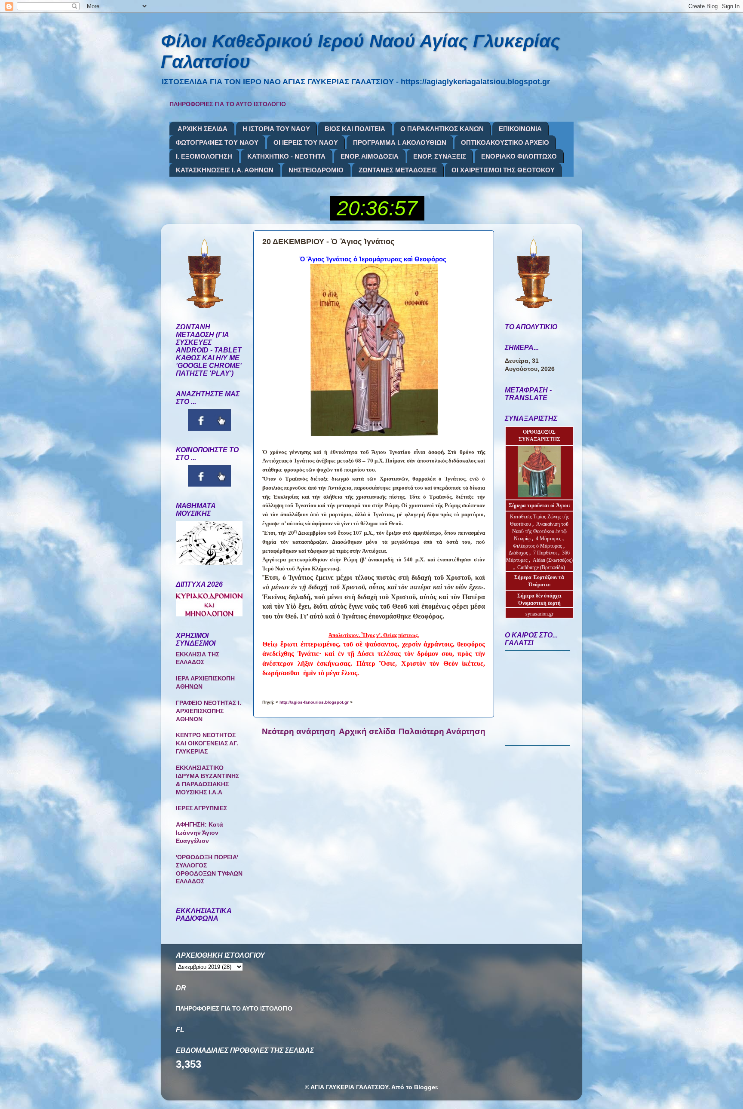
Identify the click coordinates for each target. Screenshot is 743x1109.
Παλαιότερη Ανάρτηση (442, 731)
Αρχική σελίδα (367, 731)
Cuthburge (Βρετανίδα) (541, 567)
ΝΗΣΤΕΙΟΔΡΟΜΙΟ (316, 170)
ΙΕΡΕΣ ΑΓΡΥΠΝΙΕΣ (201, 808)
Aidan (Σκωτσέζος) (553, 560)
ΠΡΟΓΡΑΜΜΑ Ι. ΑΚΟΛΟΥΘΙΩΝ (399, 142)
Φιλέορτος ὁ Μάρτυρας (538, 546)
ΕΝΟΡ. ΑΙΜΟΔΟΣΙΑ (370, 156)
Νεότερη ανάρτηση (298, 731)
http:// (314, 702)
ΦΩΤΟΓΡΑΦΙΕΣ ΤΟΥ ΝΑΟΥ (217, 142)
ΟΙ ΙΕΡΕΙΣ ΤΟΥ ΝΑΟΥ (305, 142)
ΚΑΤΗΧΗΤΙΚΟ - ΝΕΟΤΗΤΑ (286, 156)
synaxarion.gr (539, 614)
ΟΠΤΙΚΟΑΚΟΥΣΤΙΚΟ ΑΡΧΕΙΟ (505, 142)
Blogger (425, 1087)
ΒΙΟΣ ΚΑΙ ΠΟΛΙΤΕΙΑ (355, 128)
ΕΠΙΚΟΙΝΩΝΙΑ (520, 128)
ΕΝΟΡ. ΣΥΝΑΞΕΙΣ (439, 156)
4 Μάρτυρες (549, 539)
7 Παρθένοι (545, 553)
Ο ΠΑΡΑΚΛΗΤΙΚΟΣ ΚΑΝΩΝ (442, 128)
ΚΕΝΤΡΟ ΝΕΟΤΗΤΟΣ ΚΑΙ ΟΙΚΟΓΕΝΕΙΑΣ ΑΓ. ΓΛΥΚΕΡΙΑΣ (207, 743)
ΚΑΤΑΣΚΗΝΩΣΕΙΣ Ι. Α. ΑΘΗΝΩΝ (224, 170)
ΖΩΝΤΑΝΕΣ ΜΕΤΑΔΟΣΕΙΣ (398, 170)
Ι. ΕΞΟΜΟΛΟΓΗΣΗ (204, 156)
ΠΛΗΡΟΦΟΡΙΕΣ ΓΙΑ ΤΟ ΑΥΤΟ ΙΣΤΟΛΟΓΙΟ (227, 104)
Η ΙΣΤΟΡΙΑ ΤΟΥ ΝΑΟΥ (276, 128)
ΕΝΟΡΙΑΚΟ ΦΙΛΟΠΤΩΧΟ (519, 156)
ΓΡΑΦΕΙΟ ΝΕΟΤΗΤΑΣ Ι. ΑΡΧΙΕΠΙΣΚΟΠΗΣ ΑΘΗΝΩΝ (208, 711)
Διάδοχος (519, 553)
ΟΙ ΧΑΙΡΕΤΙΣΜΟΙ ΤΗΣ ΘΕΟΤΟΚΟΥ (503, 170)
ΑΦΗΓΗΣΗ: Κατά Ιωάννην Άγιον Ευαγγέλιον (199, 832)
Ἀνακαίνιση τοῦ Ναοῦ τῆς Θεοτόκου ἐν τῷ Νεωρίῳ (540, 531)
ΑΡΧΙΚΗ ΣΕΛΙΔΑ (202, 128)
